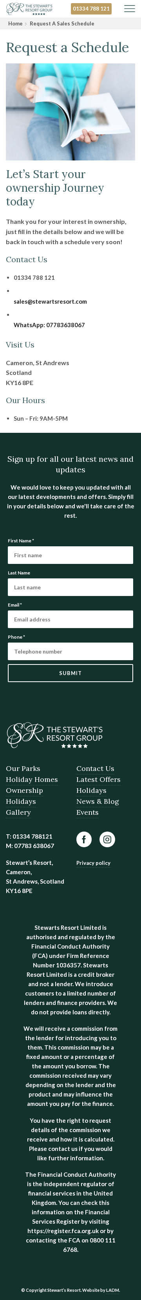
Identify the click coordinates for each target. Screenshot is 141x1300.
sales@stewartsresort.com (50, 301)
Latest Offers (98, 779)
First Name (21, 541)
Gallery (18, 812)
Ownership (24, 790)
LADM (112, 1290)
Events (87, 812)
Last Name (19, 573)
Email (15, 605)
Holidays (21, 801)
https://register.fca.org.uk (63, 1230)
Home (15, 23)
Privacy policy (93, 863)
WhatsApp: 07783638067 (49, 324)
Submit (70, 673)
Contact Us (95, 768)
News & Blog (97, 801)
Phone (16, 637)
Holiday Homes (32, 779)
